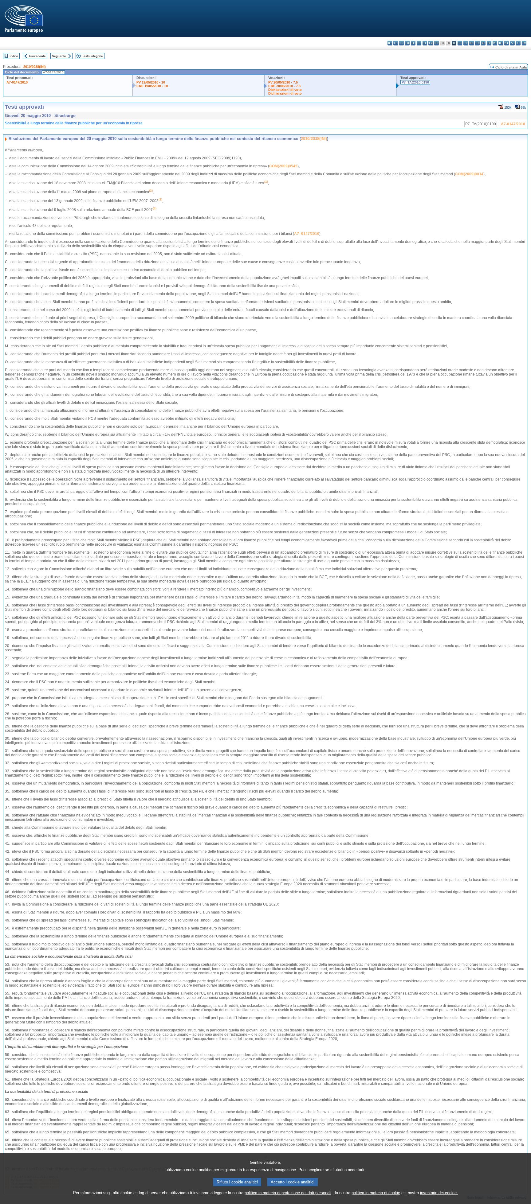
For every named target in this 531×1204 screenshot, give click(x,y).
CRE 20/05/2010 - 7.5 (284, 86)
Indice (14, 56)
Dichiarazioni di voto (285, 90)
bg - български (389, 43)
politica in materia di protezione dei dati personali (288, 1192)
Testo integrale (92, 56)
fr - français (436, 43)
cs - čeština (401, 43)
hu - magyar (471, 43)
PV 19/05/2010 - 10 (150, 82)
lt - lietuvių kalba (465, 43)
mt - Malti (477, 43)
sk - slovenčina (506, 43)
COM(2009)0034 (469, 174)
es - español (395, 43)
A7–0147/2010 (306, 234)
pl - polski (489, 43)
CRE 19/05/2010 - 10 (152, 86)
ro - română (500, 43)
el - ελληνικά (425, 43)
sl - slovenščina (512, 43)
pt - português (495, 43)
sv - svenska (524, 43)
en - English (430, 43)
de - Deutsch (413, 43)
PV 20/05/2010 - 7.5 (283, 82)
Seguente (59, 56)
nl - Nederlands (483, 43)
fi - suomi (518, 43)
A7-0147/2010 (17, 82)
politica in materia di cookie (376, 1192)
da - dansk (407, 43)
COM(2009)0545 (283, 166)
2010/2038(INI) (34, 66)
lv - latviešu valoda (460, 43)
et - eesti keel (419, 43)
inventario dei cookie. (439, 1192)
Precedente (37, 56)
